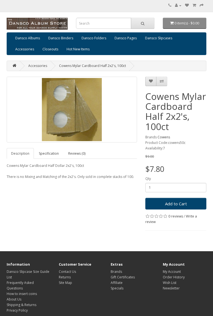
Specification (49, 153)
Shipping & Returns (21, 304)
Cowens (164, 137)
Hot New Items (78, 49)
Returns (65, 277)
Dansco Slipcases (158, 38)
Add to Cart (176, 203)
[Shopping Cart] (194, 5)
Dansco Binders (60, 38)
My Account (172, 271)
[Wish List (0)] (187, 5)
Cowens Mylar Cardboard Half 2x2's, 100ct (92, 65)
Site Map (65, 282)
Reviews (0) (76, 153)
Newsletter (171, 288)
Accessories (24, 49)
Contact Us (67, 271)
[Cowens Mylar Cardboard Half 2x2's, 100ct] (72, 110)
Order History (174, 277)
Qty (148, 178)
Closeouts (50, 49)
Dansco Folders (94, 38)
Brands (116, 271)
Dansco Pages (126, 38)
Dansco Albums (27, 38)
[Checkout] (202, 5)
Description (20, 153)
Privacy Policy (17, 310)
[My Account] (178, 5)
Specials (117, 288)
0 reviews (175, 216)
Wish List (169, 282)
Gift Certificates (123, 277)
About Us (14, 299)
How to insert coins (22, 293)
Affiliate (117, 282)
